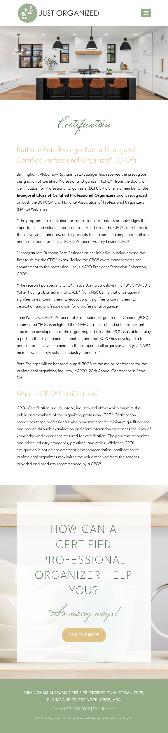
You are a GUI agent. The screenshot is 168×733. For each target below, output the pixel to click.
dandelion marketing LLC (119, 718)
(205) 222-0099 (77, 709)
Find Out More (84, 635)
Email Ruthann (104, 709)
